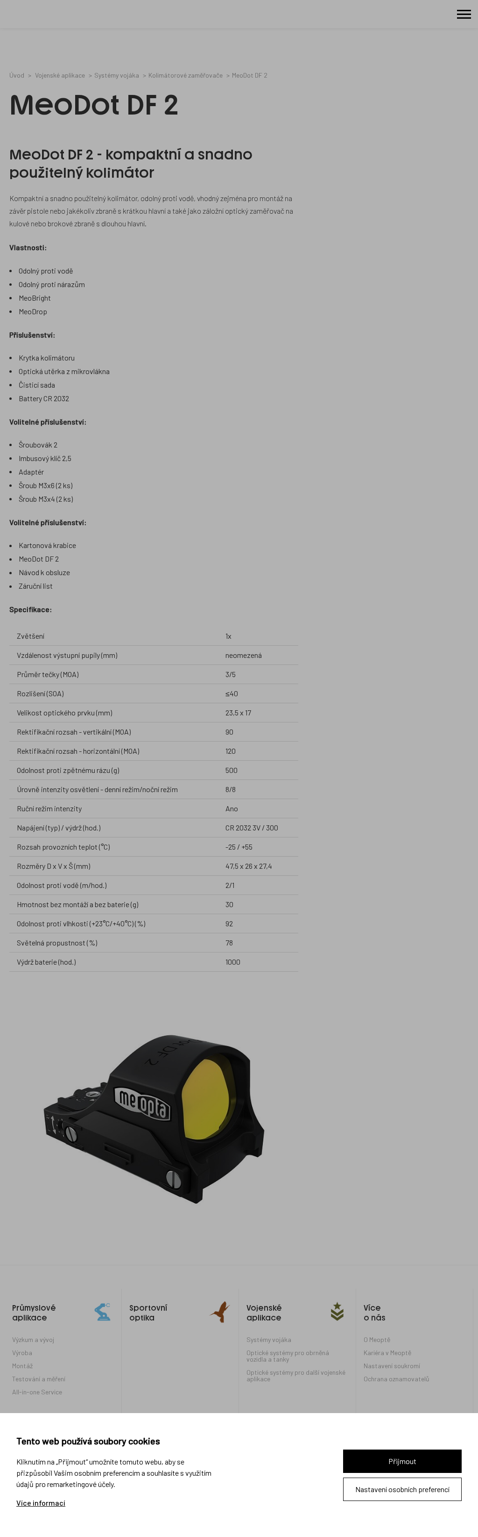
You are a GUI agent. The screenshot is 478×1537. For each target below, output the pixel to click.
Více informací (40, 1503)
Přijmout (402, 1461)
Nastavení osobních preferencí (402, 1489)
